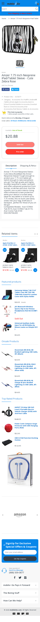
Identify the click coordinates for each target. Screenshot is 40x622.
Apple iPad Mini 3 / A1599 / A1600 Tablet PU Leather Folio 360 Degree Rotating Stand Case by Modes (28, 244)
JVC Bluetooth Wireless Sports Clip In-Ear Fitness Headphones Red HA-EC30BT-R (26, 310)
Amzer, (12, 102)
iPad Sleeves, (17, 109)
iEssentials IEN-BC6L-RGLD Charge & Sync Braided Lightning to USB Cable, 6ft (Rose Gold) (25, 367)
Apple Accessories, (21, 102)
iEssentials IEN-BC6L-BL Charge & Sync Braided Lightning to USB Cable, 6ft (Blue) (25, 384)
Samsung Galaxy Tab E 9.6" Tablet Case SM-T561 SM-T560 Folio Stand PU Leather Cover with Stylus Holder (26, 293)
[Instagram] (25, 578)
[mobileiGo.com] (14, 3)
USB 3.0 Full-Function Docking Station (26, 439)
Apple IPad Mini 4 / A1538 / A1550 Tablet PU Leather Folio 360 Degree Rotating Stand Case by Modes (10, 244)
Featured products (11, 281)
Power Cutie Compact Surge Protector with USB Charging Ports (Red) (26, 426)
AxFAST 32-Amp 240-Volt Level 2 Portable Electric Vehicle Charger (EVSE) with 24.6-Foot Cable (26, 410)
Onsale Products (10, 341)
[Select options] (17, 270)
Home (4, 18)
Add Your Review (7, 85)
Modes (5, 240)
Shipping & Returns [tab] (29, 165)
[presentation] (35, 234)
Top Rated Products (12, 398)
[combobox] (20, 9)
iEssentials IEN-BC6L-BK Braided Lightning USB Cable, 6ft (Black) (26, 352)
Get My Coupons (20, 559)
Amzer (4, 72)
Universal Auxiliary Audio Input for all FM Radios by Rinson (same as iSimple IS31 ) (26, 326)
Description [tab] (11, 165)
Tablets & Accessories (30, 109)
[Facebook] (14, 578)
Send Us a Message (16, 570)
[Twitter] (20, 578)
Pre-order (20, 152)
